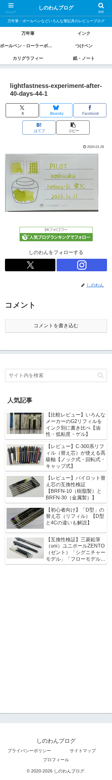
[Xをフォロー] (30, 265)
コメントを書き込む (56, 325)
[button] (73, 127)
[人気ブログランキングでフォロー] (56, 233)
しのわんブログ (56, 7)
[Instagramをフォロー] (82, 265)
